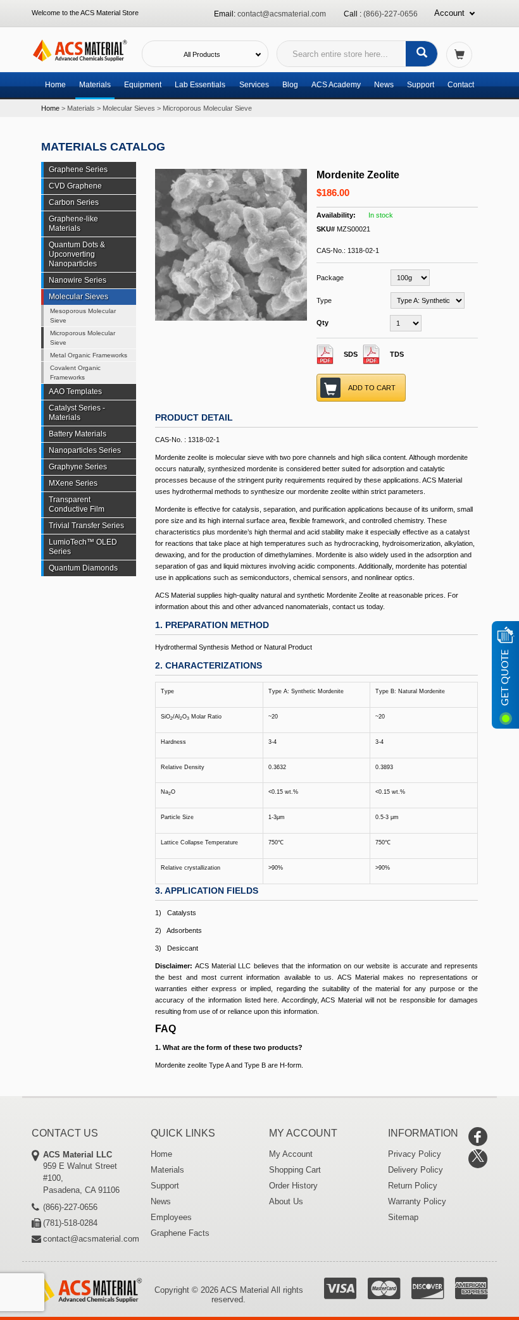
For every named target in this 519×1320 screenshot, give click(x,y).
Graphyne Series (78, 466)
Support (420, 84)
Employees (171, 1217)
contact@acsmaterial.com (281, 13)
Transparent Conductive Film (76, 504)
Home (55, 84)
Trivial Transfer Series (86, 525)
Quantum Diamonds (83, 568)
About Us (286, 1201)
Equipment (142, 84)
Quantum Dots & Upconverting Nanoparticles (77, 254)
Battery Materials (77, 433)
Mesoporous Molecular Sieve (83, 315)
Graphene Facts (180, 1233)
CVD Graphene (75, 186)
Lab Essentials (200, 84)
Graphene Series (78, 169)
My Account (291, 1154)
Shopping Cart (295, 1170)
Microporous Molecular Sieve (207, 108)
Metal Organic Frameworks (88, 355)
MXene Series (73, 483)
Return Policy (412, 1185)
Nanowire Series (77, 280)
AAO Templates (75, 391)
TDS (397, 354)
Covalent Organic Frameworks (75, 372)
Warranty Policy (417, 1201)
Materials (95, 84)
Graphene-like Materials (73, 223)
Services (254, 84)
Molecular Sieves (129, 108)
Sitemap (403, 1217)
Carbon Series (74, 202)
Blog (290, 84)
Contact (460, 84)
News (384, 84)
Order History (293, 1185)
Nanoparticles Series (85, 450)
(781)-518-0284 (70, 1223)
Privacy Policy (414, 1154)
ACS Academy (336, 84)
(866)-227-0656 (390, 13)
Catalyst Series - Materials (77, 413)
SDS (351, 354)
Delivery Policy (415, 1170)
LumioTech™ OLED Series (83, 547)
